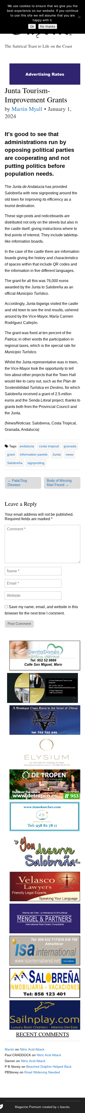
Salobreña (14, 463)
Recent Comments (42, 1034)
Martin (9, 1049)
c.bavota (63, 1107)
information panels (33, 454)
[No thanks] (79, 17)
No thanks (47, 26)
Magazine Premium (28, 1107)
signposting (35, 463)
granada (70, 446)
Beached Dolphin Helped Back (49, 1066)
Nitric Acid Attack (32, 1049)
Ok (32, 26)
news (69, 454)
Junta (56, 454)
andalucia (27, 446)
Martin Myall (27, 108)
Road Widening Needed (42, 1072)
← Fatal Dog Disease (17, 482)
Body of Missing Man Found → (59, 482)
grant (11, 454)
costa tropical (49, 446)
